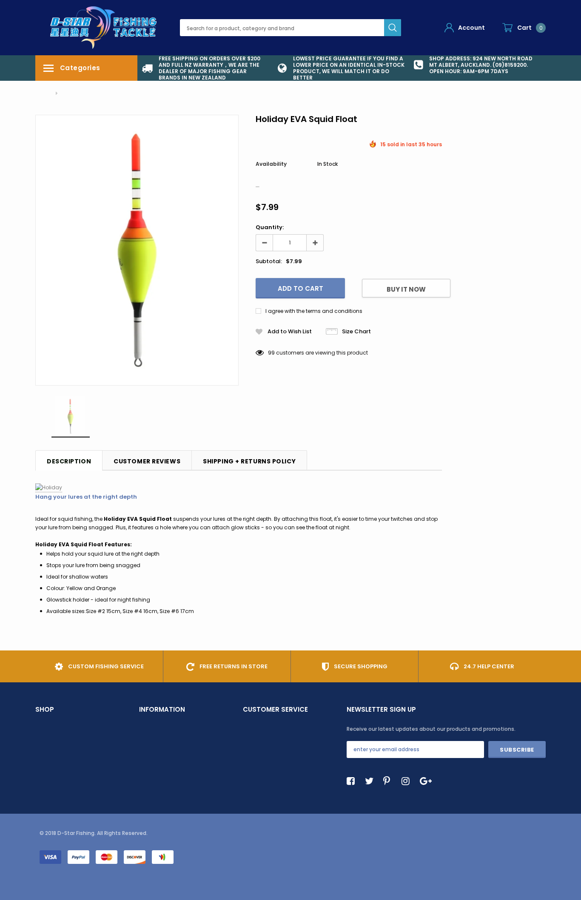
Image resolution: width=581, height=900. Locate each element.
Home (43, 93)
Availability (271, 164)
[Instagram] (408, 781)
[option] (205, 68)
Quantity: (270, 227)
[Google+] (426, 781)
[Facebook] (353, 781)
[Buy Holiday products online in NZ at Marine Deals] (48, 488)
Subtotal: (269, 261)
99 (271, 352)
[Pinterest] (389, 781)
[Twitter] (371, 781)
